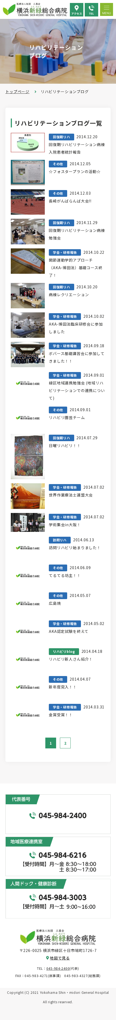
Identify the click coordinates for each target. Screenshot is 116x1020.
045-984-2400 (58, 968)
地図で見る (60, 958)
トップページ (17, 91)
